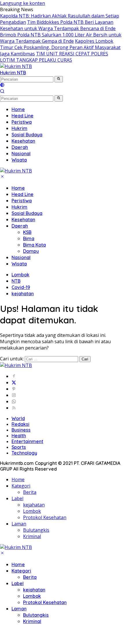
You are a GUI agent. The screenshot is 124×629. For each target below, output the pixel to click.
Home (18, 188)
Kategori (21, 486)
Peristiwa (22, 200)
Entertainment (27, 441)
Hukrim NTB (13, 72)
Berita (29, 492)
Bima (28, 238)
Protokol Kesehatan (44, 517)
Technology (24, 453)
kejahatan (23, 293)
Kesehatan (23, 219)
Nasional (21, 257)
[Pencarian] (2, 92)
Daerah (20, 226)
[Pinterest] (14, 389)
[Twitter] (14, 382)
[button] (59, 79)
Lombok (20, 274)
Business (21, 430)
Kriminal (32, 536)
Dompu (31, 251)
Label (17, 498)
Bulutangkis (36, 530)
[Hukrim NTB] (16, 66)
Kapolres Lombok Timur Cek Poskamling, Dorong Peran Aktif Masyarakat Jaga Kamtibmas (60, 47)
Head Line (22, 194)
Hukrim (19, 207)
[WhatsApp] (14, 401)
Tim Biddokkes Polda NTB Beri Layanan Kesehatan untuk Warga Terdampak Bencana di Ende (58, 25)
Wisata (19, 264)
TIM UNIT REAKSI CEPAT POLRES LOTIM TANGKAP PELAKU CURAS (54, 57)
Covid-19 (21, 287)
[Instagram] (14, 395)
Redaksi (20, 424)
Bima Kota (34, 245)
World (18, 418)
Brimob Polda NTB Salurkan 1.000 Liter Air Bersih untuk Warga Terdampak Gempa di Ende (60, 38)
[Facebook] (14, 376)
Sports (19, 447)
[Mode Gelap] (2, 85)
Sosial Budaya (27, 213)
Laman (19, 524)
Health (19, 435)
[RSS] (14, 408)
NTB (16, 281)
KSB (27, 232)
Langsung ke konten (22, 3)
